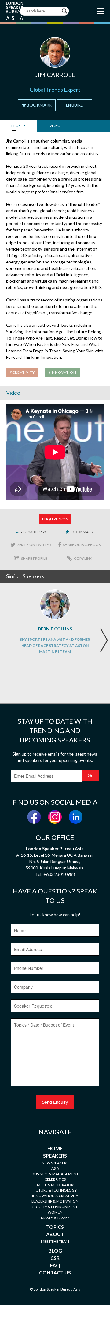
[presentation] (104, 640)
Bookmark (39, 104)
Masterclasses (55, 1217)
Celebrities (55, 1179)
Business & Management (55, 1174)
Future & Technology (55, 1190)
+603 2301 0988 (32, 532)
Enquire (74, 105)
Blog (55, 1250)
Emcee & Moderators (55, 1184)
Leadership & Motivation (55, 1201)
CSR (55, 1258)
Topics (55, 1227)
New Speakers (55, 1163)
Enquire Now (55, 519)
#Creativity (22, 372)
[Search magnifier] (64, 11)
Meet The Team (55, 1241)
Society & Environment (55, 1206)
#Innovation (62, 372)
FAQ (55, 1265)
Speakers (55, 1155)
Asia (55, 1168)
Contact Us (55, 1272)
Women (55, 1212)
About (55, 1234)
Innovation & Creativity (55, 1195)
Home (55, 1148)
